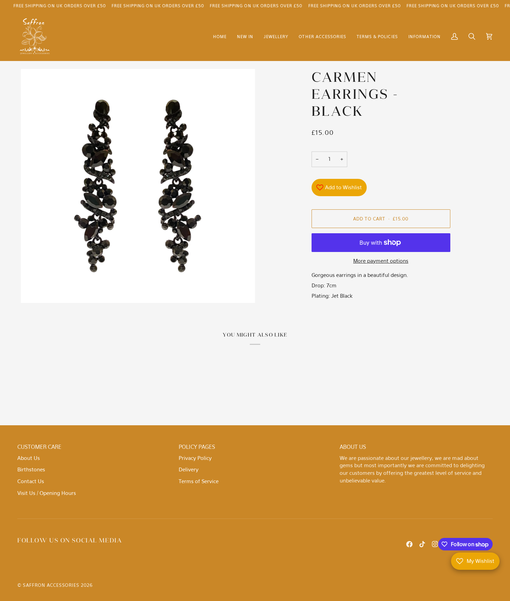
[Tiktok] (422, 544)
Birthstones (31, 469)
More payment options (380, 261)
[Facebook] (409, 544)
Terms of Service (199, 481)
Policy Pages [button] (197, 446)
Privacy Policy (195, 458)
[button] (276, 36)
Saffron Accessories (51, 585)
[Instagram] (435, 544)
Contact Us (30, 481)
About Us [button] (353, 446)
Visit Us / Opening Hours (46, 493)
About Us (28, 458)
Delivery (188, 469)
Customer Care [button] (39, 446)
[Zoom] (138, 186)
